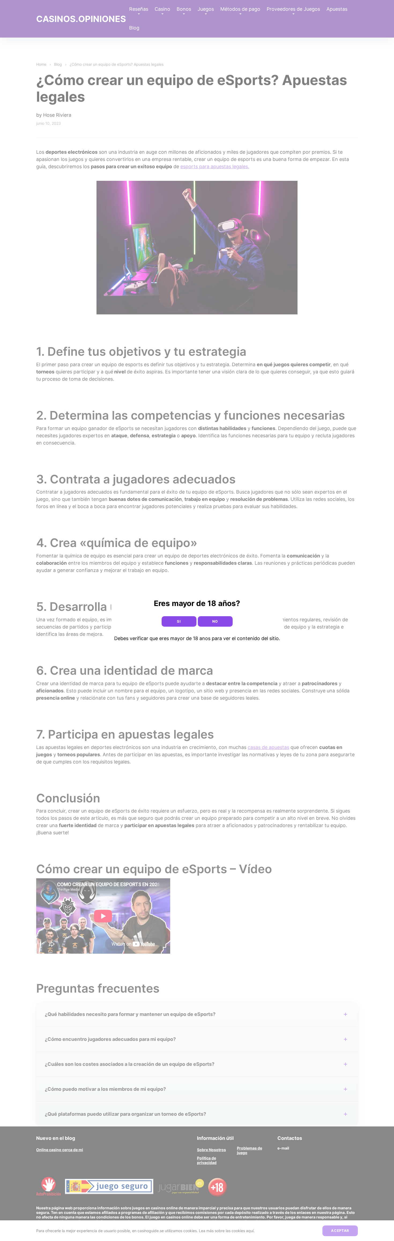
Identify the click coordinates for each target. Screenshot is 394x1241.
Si (179, 621)
